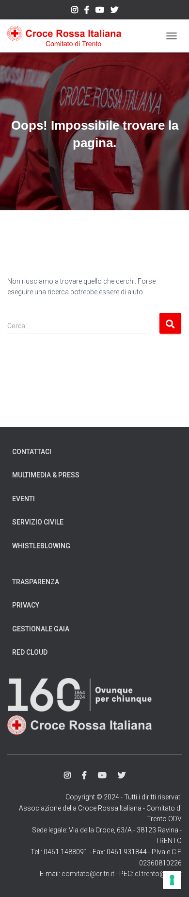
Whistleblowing (41, 546)
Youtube (99, 11)
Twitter (114, 11)
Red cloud (29, 652)
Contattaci (31, 452)
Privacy (25, 605)
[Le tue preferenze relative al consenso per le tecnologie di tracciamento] (172, 880)
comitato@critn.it (88, 874)
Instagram (74, 11)
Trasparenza (35, 582)
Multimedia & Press (45, 475)
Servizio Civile (37, 522)
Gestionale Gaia (40, 629)
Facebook (86, 11)
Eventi (23, 499)
